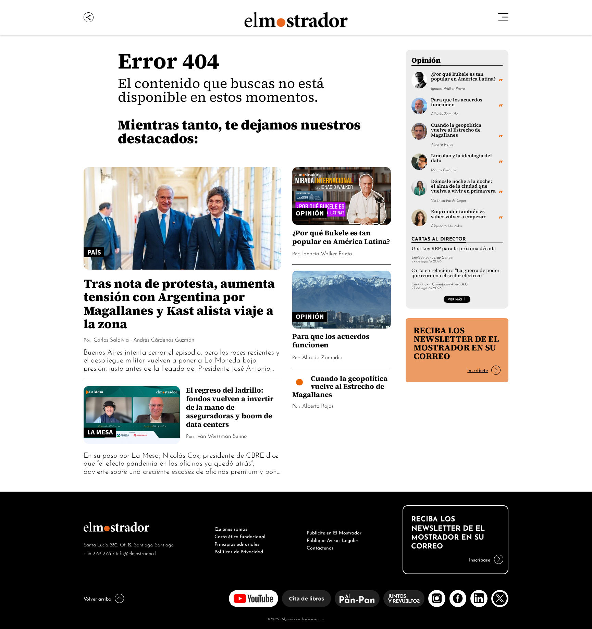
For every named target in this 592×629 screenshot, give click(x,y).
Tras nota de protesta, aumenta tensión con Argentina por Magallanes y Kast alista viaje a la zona (179, 303)
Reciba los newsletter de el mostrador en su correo (456, 343)
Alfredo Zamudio (322, 356)
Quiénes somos (230, 528)
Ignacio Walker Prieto (327, 253)
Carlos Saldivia (111, 339)
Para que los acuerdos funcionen (330, 340)
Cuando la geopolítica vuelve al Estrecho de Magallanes (339, 386)
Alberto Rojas (318, 405)
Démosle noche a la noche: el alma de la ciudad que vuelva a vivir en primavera (463, 186)
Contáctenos (320, 547)
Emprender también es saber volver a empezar (458, 214)
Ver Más (455, 299)
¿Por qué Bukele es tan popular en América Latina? (341, 237)
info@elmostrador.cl (136, 553)
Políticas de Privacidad (238, 550)
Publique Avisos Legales (333, 539)
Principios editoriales (236, 543)
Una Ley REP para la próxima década (453, 248)
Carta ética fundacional (240, 535)
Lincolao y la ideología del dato (461, 158)
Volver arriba (97, 598)
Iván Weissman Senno (221, 435)
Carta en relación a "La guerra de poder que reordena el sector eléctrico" (455, 273)
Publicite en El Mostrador (334, 532)
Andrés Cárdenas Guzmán (163, 339)
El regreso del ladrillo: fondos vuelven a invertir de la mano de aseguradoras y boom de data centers (229, 407)
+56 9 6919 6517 (99, 553)
